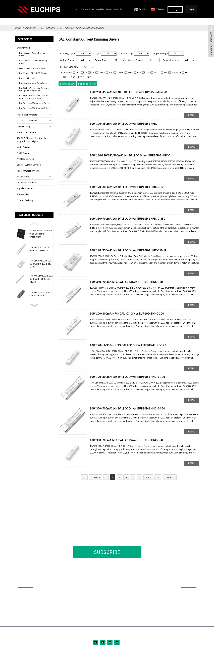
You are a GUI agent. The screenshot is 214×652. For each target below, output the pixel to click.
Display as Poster (87, 83)
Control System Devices (29, 164)
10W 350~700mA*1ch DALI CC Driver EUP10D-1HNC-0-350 (127, 408)
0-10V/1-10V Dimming (27, 120)
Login (191, 9)
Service (91, 9)
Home (77, 9)
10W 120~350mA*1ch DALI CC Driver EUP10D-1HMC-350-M (40, 263)
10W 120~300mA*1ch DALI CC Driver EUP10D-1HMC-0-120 (127, 187)
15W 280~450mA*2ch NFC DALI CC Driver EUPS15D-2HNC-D (128, 92)
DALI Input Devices (27, 78)
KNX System (23, 176)
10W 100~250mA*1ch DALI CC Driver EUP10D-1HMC (123, 124)
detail (191, 115)
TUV (147, 72)
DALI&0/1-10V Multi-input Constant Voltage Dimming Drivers (34, 89)
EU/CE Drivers (23, 153)
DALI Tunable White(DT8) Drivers (33, 73)
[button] (34, 223)
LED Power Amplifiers (27, 182)
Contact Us (118, 9)
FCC (187, 72)
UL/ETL (120, 72)
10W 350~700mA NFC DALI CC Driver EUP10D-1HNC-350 (126, 282)
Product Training (25, 200)
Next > (148, 477)
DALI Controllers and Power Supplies (34, 83)
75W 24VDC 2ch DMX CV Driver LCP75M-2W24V (40, 249)
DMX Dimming (23, 126)
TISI (65, 77)
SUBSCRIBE (107, 552)
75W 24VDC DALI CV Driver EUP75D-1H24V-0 (41, 294)
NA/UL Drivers (23, 147)
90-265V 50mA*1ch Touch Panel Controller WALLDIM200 (40, 233)
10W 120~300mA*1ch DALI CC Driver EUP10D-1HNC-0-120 (127, 377)
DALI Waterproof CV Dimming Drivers (34, 103)
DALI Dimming (47, 27)
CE (85, 72)
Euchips (109, 9)
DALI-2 (102, 72)
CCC (78, 72)
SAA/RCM (176, 72)
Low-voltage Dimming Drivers (32, 68)
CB (92, 72)
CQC (81, 77)
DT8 (139, 72)
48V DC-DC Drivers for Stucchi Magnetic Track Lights (31, 140)
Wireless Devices (25, 158)
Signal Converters (26, 188)
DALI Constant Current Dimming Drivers (82, 27)
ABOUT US (186, 582)
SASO (156, 72)
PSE (73, 77)
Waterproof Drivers (26, 132)
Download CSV (67, 83)
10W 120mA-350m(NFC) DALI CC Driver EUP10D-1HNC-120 (128, 345)
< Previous (95, 477)
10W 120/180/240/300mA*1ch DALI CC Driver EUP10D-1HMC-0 (130, 155)
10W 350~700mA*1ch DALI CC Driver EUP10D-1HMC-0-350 (127, 218)
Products (84, 9)
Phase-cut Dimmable (27, 114)
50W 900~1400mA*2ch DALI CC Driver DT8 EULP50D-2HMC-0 (41, 278)
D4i (110, 72)
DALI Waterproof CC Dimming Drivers (34, 108)
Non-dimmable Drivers (28, 170)
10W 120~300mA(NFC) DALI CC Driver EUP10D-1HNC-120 (127, 313)
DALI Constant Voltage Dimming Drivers (32, 54)
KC (89, 77)
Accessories (23, 194)
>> (158, 477)
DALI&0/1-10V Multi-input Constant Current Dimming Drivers (34, 96)
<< (84, 477)
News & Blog (100, 9)
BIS (165, 72)
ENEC (130, 72)
